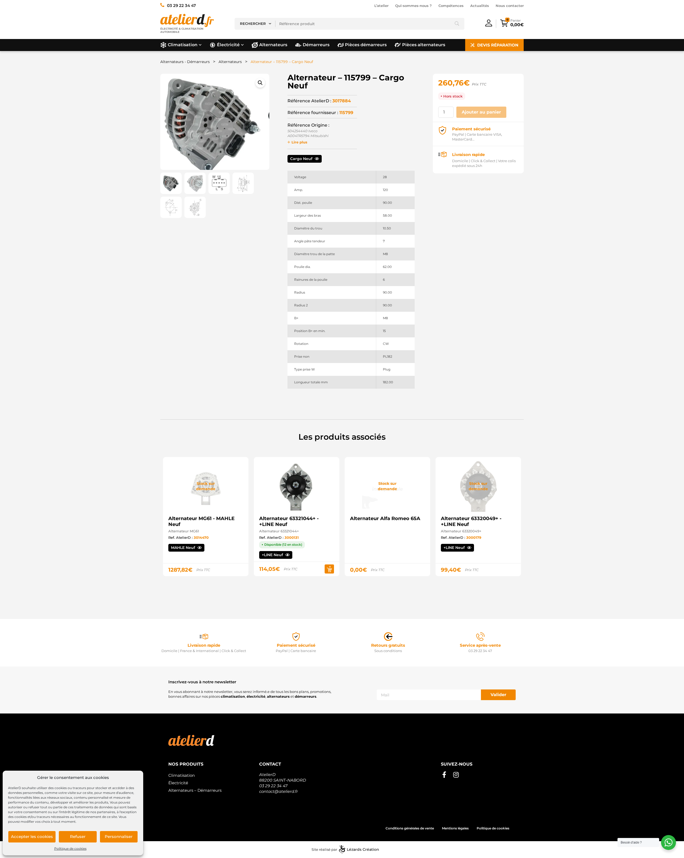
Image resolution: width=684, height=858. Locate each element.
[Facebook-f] (444, 775)
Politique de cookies (70, 849)
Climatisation (181, 775)
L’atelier (381, 5)
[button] (260, 83)
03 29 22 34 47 (273, 785)
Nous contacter (510, 5)
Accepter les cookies (32, 836)
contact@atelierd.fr (278, 791)
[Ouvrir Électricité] (242, 45)
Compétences (451, 5)
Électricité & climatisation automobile (181, 30)
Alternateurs (230, 61)
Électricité (178, 782)
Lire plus (299, 142)
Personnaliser (119, 836)
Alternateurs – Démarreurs (194, 790)
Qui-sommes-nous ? (413, 5)
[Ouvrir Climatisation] (200, 45)
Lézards (363, 849)
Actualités (479, 5)
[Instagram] (456, 775)
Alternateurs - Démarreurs (185, 61)
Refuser (78, 836)
